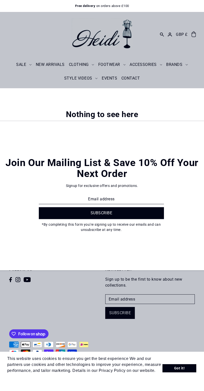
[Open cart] (194, 34)
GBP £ (182, 34)
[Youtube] (27, 279)
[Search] (162, 34)
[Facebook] (10, 279)
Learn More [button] (18, 377)
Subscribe (120, 312)
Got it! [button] (179, 368)
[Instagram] (17, 279)
